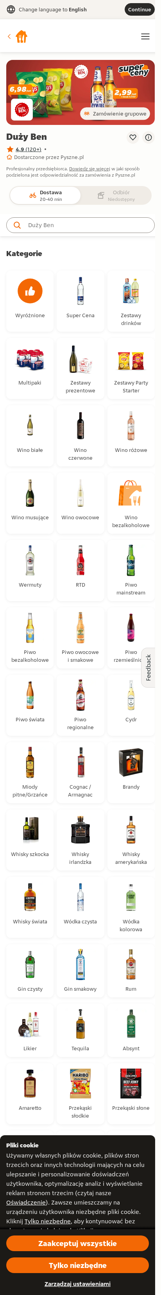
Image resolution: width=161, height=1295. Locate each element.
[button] (17, 36)
